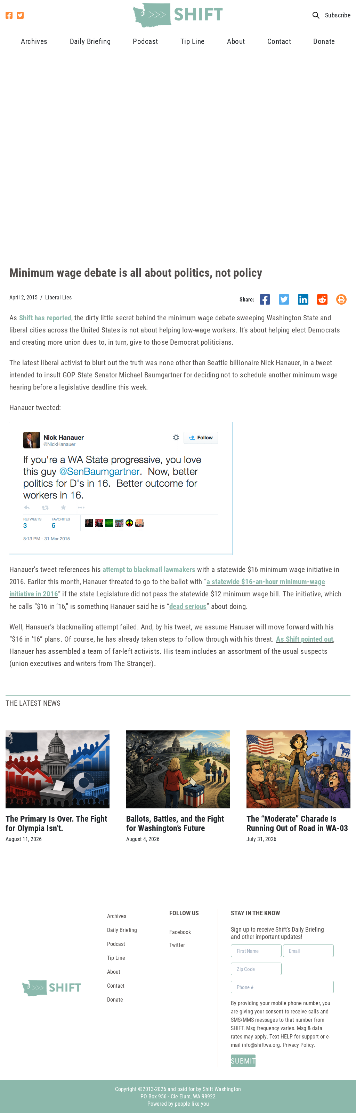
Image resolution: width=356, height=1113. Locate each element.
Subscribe (337, 15)
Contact (279, 41)
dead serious (188, 606)
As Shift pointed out (304, 639)
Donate (324, 41)
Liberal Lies (58, 297)
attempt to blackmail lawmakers (149, 569)
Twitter (177, 944)
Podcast (145, 41)
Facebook (180, 931)
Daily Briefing (90, 41)
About (236, 41)
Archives (34, 41)
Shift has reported (45, 317)
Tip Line (192, 41)
